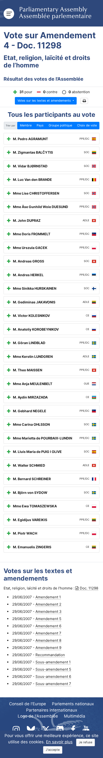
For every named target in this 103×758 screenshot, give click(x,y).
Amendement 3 (48, 611)
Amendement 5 (48, 618)
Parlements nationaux (73, 703)
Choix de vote (87, 125)
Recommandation (50, 655)
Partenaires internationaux (51, 710)
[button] (84, 101)
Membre (26, 125)
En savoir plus (59, 741)
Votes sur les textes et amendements (44, 100)
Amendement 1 (48, 597)
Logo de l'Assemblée (38, 716)
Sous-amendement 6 (53, 676)
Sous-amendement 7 (53, 683)
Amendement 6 (48, 626)
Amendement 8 (48, 640)
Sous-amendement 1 (53, 662)
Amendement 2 (48, 604)
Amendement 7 (48, 633)
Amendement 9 (48, 647)
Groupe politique (60, 125)
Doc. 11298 (89, 588)
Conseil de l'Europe (27, 703)
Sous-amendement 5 (53, 669)
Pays (40, 125)
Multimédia (74, 716)
